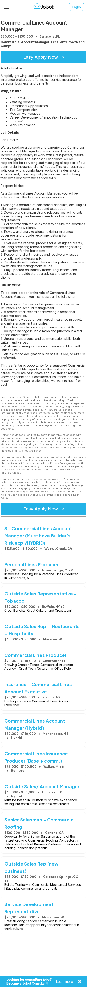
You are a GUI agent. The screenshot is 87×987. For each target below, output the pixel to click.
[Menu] (6, 7)
